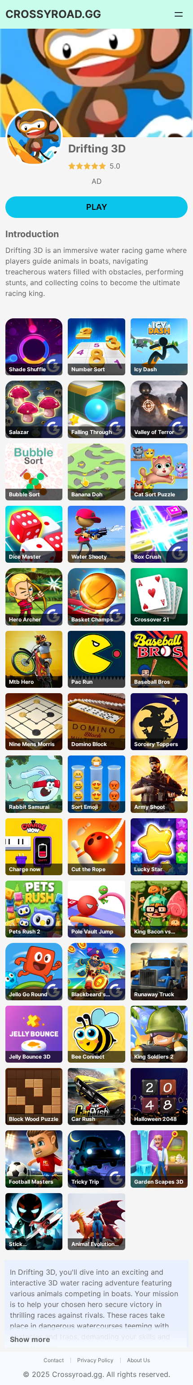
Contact (54, 1360)
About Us (138, 1360)
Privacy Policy (95, 1360)
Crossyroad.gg (77, 1374)
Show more (30, 1339)
